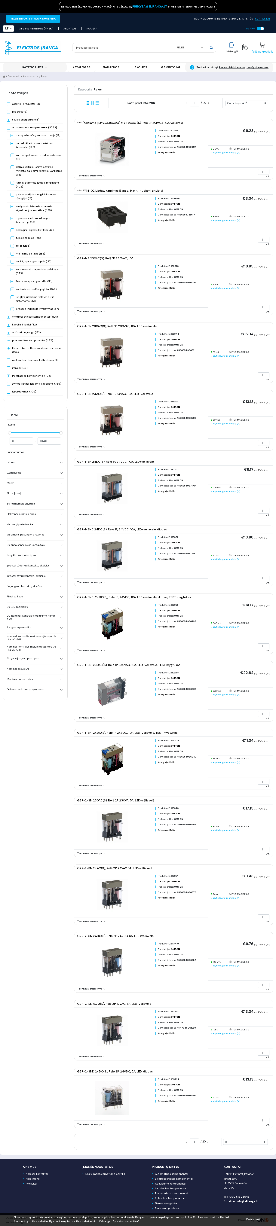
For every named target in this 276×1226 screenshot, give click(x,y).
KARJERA (92, 28)
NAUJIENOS (111, 67)
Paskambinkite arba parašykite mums (243, 67)
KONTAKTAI (262, 18)
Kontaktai (232, 1167)
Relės (44, 76)
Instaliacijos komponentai (170, 1188)
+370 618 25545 (239, 1196)
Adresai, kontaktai (37, 1174)
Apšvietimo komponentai (170, 1183)
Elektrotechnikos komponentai (174, 1178)
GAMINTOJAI (170, 67)
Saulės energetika (166, 1203)
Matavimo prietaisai (167, 1208)
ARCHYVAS (70, 28)
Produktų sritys (165, 1167)
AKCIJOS (140, 67)
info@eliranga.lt (247, 1201)
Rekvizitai (31, 1183)
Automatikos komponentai (23, 76)
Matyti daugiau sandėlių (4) (225, 152)
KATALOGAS (81, 67)
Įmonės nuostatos (97, 1167)
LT (7, 28)
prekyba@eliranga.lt (150, 6)
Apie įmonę (33, 1178)
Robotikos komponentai (170, 1198)
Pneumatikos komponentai (171, 1193)
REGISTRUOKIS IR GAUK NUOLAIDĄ (33, 18)
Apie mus (29, 1167)
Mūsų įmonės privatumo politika (105, 1174)
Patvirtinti (253, 1219)
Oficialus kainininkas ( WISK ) (36, 28)
